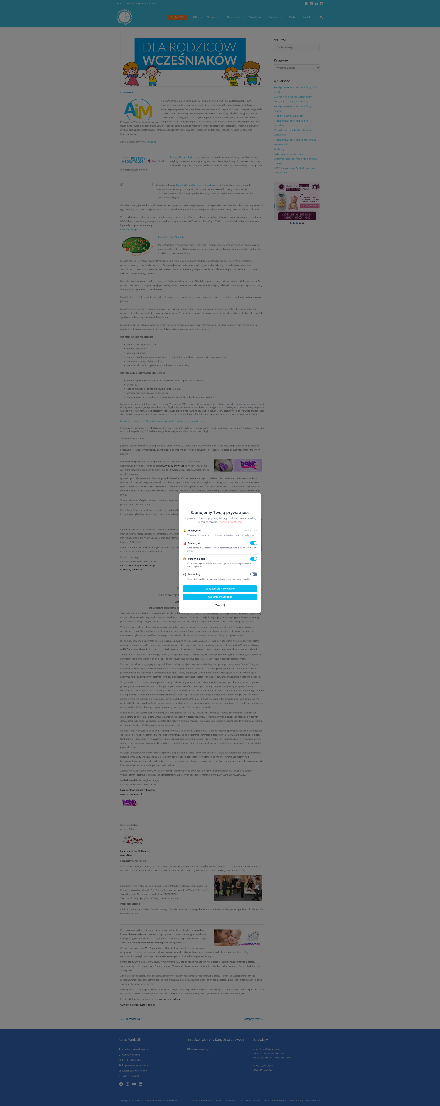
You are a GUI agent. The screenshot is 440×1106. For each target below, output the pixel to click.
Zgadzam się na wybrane (220, 588)
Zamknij (220, 605)
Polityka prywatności (230, 522)
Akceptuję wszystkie (220, 596)
